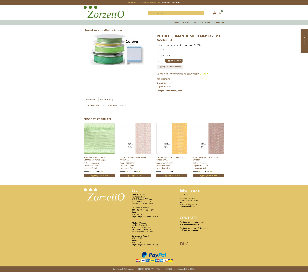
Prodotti (188, 22)
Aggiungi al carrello (174, 61)
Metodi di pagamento (188, 205)
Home (177, 22)
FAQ (181, 203)
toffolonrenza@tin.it (189, 230)
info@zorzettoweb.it (189, 224)
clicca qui (203, 73)
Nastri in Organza (174, 90)
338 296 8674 (147, 203)
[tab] (91, 99)
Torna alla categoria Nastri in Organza (103, 30)
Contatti (218, 22)
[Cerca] (202, 13)
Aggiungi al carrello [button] (99, 175)
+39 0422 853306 (143, 201)
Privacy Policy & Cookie (189, 201)
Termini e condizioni (188, 199)
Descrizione (91, 100)
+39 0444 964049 (143, 229)
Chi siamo (205, 22)
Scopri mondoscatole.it (189, 207)
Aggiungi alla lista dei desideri (169, 67)
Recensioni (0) (106, 100)
